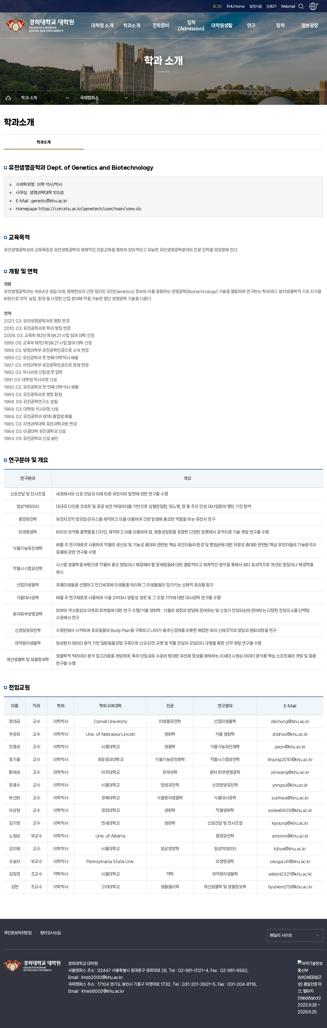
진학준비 (161, 25)
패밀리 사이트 (281, 935)
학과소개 (131, 25)
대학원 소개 (102, 25)
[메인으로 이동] (8, 98)
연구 (251, 25)
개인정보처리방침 (17, 933)
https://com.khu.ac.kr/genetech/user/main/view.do (90, 208)
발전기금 (255, 6)
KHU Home (235, 6)
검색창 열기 (301, 6)
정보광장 (309, 25)
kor (315, 4)
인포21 (271, 6)
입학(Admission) (191, 25)
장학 (280, 25)
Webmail (288, 6)
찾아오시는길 (50, 933)
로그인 (217, 6)
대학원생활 (221, 25)
